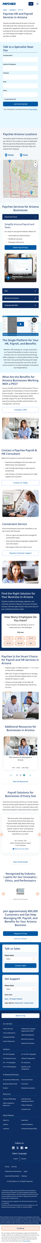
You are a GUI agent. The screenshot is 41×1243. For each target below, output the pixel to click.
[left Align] (3, 894)
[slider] (20, 334)
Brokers (5, 1088)
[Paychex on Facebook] (22, 1147)
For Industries (25, 1062)
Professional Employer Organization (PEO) (28, 1030)
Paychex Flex (19, 1003)
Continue (20, 1228)
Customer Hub (26, 1109)
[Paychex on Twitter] (17, 1147)
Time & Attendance (9, 1033)
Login (30, 4)
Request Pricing (20, 933)
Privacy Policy (33, 109)
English (15, 1159)
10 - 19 (20, 638)
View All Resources (20, 781)
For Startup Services (9, 1058)
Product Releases (26, 1105)
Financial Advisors (27, 1080)
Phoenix (11, 155)
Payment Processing (27, 1043)
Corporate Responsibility (29, 1128)
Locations (6, 1128)
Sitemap (24, 1176)
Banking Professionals (10, 1084)
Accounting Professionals (11, 1080)
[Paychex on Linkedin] (13, 1147)
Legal (25, 1171)
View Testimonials (20, 862)
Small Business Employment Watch (27, 1100)
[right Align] (37, 894)
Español (23, 1159)
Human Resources (9, 1041)
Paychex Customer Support (20, 553)
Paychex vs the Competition (26, 1068)
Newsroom (24, 1120)
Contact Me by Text (10, 99)
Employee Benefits (9, 1037)
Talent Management (27, 1035)
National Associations (28, 1088)
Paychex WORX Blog (9, 1099)
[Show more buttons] (37, 334)
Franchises (24, 1084)
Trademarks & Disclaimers (13, 1171)
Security (14, 1166)
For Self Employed (8, 1054)
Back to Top (20, 1015)
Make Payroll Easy (20, 247)
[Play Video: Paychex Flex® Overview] (20, 324)
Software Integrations (28, 1058)
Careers (5, 1124)
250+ (31, 643)
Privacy (7, 1166)
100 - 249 (19, 643)
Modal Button (20, 268)
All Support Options (16, 999)
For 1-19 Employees (9, 1062)
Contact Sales (20, 965)
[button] (37, 4)
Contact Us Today (20, 483)
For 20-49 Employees (9, 1067)
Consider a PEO (20, 410)
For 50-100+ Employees (28, 1054)
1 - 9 (9, 638)
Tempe (25, 155)
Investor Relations (27, 1124)
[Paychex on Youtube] (26, 1147)
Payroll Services (8, 1029)
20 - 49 (31, 638)
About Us (6, 1120)
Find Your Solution (20, 939)
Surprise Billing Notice (12, 1176)
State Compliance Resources (8, 1104)
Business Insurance (27, 1039)
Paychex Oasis (28, 1003)
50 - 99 (8, 643)
